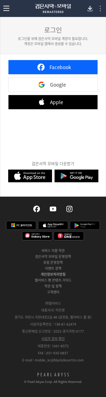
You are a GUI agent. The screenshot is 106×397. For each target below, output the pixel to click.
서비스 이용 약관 (53, 250)
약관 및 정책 (53, 286)
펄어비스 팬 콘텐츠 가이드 (53, 280)
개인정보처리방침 (53, 274)
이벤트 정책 (53, 268)
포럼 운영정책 (53, 262)
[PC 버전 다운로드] (90, 8)
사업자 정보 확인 (53, 338)
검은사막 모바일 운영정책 (53, 256)
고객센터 (53, 292)
